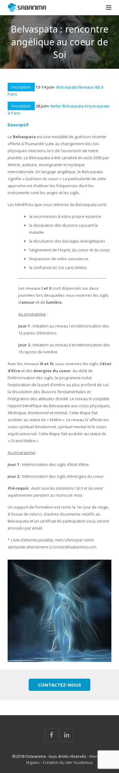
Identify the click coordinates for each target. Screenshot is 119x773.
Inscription (21, 87)
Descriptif (18, 125)
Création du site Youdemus (68, 762)
